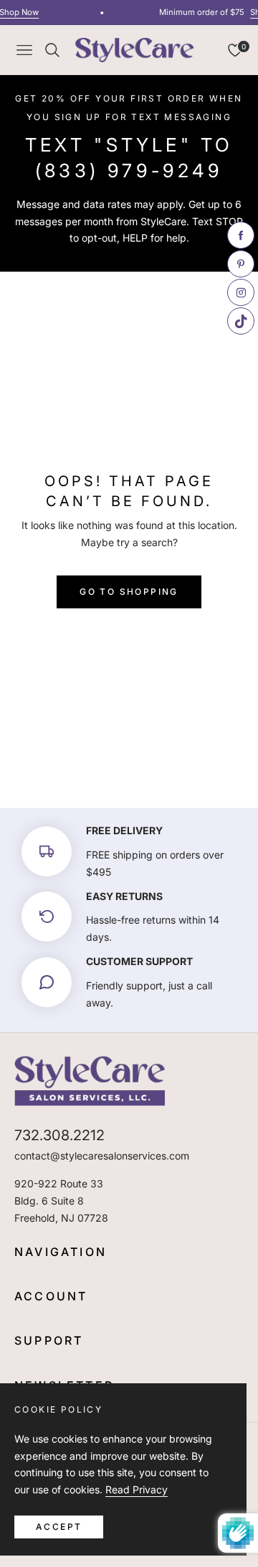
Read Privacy (136, 1489)
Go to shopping (129, 591)
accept (59, 1526)
